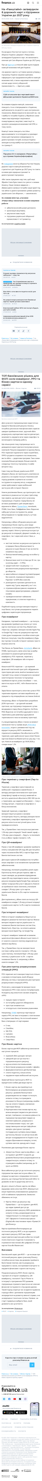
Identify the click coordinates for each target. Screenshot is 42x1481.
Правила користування (24, 1427)
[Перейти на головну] (8, 2)
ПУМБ (14, 1013)
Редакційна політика (28, 1419)
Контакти (22, 1431)
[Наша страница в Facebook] (9, 1399)
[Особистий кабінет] (28, 3)
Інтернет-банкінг (21, 1311)
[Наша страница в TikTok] (20, 1399)
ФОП (4, 1311)
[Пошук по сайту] (33, 3)
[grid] (21, 862)
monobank (28, 648)
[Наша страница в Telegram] (4, 1399)
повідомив (8, 164)
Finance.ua (5, 338)
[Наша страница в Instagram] (25, 1399)
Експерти (17, 1423)
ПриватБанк (22, 506)
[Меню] (37, 3)
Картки (11, 1311)
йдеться (11, 65)
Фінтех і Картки (21, 388)
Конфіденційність (9, 1431)
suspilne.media (19, 224)
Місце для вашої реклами (21, 242)
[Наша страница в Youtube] (14, 1399)
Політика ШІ (6, 1423)
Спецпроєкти (7, 1427)
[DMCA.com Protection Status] (5, 1472)
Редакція (14, 1419)
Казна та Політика (21, 19)
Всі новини (14, 338)
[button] (32, 1365)
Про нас (5, 1419)
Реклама (27, 1423)
